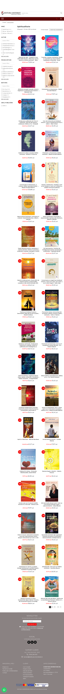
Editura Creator (7, 73)
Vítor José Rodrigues (8, 52)
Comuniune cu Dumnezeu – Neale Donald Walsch (52, 90)
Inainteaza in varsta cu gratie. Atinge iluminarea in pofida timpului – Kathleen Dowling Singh (28, 568)
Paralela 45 (6, 97)
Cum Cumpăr (26, 667)
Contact (4, 672)
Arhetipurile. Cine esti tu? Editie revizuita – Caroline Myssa (52, 567)
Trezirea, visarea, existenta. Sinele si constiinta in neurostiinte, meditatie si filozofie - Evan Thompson (51, 59)
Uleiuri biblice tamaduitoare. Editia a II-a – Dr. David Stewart (51, 376)
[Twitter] (32, 642)
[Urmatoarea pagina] (60, 607)
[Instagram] (35, 642)
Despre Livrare (27, 668)
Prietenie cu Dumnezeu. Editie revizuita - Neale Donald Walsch (52, 153)
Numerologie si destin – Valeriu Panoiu (51, 472)
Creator (5, 95)
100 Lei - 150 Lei (7, 33)
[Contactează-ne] (57, 18)
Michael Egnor (6, 47)
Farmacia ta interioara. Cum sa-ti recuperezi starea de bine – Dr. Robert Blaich (52, 345)
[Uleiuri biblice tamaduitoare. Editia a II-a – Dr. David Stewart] (51, 363)
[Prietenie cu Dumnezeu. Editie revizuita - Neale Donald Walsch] (51, 141)
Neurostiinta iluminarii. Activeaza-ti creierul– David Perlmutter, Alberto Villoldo (28, 218)
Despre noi (5, 667)
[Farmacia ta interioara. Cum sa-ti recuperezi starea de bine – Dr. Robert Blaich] (51, 332)
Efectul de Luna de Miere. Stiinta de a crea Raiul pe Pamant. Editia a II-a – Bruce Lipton (52, 600)
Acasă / (4, 22)
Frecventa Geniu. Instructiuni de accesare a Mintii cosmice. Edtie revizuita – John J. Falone (52, 313)
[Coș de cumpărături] (61, 18)
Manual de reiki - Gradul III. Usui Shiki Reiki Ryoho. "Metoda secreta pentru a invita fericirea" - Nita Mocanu (28, 59)
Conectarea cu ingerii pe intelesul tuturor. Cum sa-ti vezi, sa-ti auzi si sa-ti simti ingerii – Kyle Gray (52, 282)
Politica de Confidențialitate (10, 670)
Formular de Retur (28, 674)
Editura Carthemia (7, 71)
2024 (4, 105)
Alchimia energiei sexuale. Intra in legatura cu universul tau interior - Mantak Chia (28, 91)
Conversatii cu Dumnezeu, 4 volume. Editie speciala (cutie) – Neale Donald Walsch (28, 186)
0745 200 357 (33, 654)
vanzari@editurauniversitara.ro (33, 657)
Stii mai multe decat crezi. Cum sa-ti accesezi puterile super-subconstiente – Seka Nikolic (51, 504)
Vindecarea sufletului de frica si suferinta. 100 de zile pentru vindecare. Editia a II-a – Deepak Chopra (28, 122)
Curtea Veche (6, 93)
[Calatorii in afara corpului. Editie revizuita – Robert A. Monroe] (28, 141)
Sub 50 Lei (5, 29)
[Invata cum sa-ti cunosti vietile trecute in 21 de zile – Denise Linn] (28, 491)
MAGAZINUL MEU (8, 663)
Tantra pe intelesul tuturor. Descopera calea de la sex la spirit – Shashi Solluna (28, 313)
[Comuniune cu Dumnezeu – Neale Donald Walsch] (51, 77)
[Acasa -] (9, 13)
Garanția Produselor (28, 676)
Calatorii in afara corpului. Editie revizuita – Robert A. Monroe (28, 153)
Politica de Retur (27, 672)
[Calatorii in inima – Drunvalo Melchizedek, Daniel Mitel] (28, 459)
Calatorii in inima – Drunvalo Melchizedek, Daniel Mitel (28, 472)
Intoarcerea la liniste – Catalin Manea (52, 440)
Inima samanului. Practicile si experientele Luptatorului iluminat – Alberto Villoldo (52, 218)
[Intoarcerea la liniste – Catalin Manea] (51, 427)
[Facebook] (28, 642)
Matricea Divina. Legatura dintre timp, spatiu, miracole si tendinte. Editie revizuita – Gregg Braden (28, 377)
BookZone (6, 91)
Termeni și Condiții (7, 668)
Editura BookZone (8, 68)
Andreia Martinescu (8, 43)
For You (5, 89)
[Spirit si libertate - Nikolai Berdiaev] (28, 427)
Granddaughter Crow (8, 49)
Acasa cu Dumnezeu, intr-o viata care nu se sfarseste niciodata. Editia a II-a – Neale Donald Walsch (51, 409)
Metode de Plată (27, 670)
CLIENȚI (25, 663)
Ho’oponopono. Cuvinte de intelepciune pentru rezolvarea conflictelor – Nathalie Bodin (51, 250)
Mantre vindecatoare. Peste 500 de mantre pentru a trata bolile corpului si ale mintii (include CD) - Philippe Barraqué (28, 282)
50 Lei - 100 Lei (6, 31)
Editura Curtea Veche (8, 75)
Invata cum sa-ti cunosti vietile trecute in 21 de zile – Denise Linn (28, 503)
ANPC (24, 678)
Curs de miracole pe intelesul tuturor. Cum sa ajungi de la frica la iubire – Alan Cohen (52, 122)
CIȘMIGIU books (7, 66)
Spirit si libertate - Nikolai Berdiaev (28, 439)
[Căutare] (61, 13)
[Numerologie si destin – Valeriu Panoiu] (51, 459)
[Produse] (2, 19)
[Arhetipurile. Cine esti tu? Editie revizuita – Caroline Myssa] (51, 554)
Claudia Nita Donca (8, 45)
